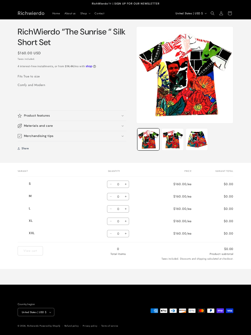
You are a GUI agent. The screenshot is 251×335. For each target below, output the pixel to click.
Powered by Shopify (50, 326)
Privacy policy (90, 325)
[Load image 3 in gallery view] (197, 139)
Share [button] (25, 148)
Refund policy (72, 325)
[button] (85, 13)
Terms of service (109, 325)
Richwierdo (33, 326)
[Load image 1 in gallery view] (148, 139)
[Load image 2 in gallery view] (172, 139)
